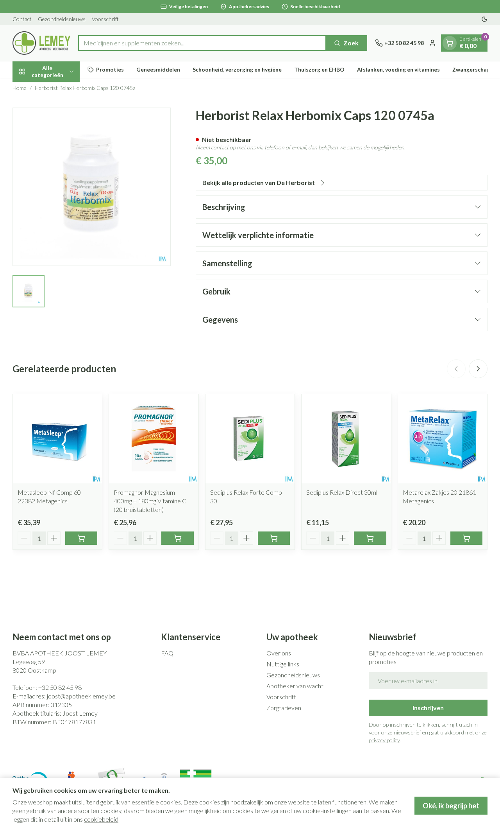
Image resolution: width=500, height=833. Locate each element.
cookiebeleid (101, 819)
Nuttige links (282, 664)
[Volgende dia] (478, 368)
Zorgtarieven (283, 707)
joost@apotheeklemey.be (81, 696)
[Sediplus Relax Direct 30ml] (346, 438)
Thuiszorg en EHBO (319, 69)
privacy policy (384, 740)
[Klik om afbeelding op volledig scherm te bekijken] (91, 187)
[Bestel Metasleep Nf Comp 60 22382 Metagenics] (81, 538)
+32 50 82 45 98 (60, 687)
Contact (22, 19)
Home (19, 87)
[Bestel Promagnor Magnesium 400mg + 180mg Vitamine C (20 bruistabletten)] (177, 538)
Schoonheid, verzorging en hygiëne (237, 69)
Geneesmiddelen (158, 69)
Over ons (278, 653)
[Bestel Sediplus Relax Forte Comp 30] (274, 538)
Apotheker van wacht (294, 685)
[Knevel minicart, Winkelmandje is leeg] (450, 43)
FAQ (167, 653)
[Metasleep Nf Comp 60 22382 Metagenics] (57, 438)
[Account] (432, 43)
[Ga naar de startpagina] (41, 43)
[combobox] (202, 43)
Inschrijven (428, 707)
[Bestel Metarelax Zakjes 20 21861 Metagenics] (466, 538)
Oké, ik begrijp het (451, 805)
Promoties (110, 69)
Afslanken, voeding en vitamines (398, 69)
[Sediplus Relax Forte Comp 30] (250, 438)
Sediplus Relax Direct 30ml (341, 492)
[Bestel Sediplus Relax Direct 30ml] (370, 538)
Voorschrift (105, 19)
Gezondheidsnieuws (62, 19)
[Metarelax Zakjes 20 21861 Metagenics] (442, 438)
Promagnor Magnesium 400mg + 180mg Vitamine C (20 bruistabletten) (150, 500)
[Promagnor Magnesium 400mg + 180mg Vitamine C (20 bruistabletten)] (153, 438)
